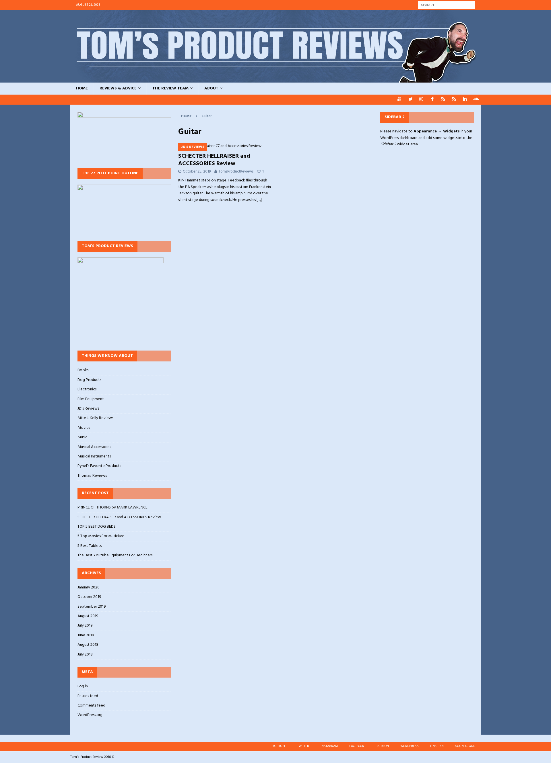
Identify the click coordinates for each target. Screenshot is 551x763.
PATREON (382, 746)
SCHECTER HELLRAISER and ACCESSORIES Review (214, 160)
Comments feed (91, 705)
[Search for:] (446, 5)
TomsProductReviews (235, 172)
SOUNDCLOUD (465, 746)
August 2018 (87, 644)
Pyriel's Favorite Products (99, 466)
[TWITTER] (411, 100)
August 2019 (87, 616)
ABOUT (211, 88)
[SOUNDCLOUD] (476, 100)
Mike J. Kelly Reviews (95, 418)
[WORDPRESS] (454, 100)
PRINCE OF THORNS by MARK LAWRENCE (112, 507)
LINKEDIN (437, 746)
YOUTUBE (279, 746)
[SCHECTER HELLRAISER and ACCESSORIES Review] (225, 146)
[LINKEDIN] (465, 100)
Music (82, 437)
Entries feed (87, 696)
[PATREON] (443, 100)
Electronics (86, 389)
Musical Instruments (94, 456)
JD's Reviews (88, 408)
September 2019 (91, 606)
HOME (82, 88)
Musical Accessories (94, 447)
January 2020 (88, 587)
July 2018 (85, 654)
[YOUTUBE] (400, 100)
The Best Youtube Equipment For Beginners (114, 555)
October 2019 (89, 597)
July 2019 (85, 625)
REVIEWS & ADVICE (118, 88)
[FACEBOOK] (432, 100)
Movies (83, 427)
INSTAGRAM (329, 746)
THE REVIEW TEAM (170, 88)
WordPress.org (89, 715)
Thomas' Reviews (92, 475)
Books (82, 370)
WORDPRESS (409, 746)
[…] (259, 200)
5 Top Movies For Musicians (100, 536)
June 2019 (85, 635)
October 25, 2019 (197, 172)
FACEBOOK (356, 746)
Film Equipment (90, 399)
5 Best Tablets (89, 546)
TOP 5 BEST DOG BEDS (96, 526)
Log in (82, 686)
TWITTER (303, 746)
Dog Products (89, 380)
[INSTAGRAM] (421, 100)
